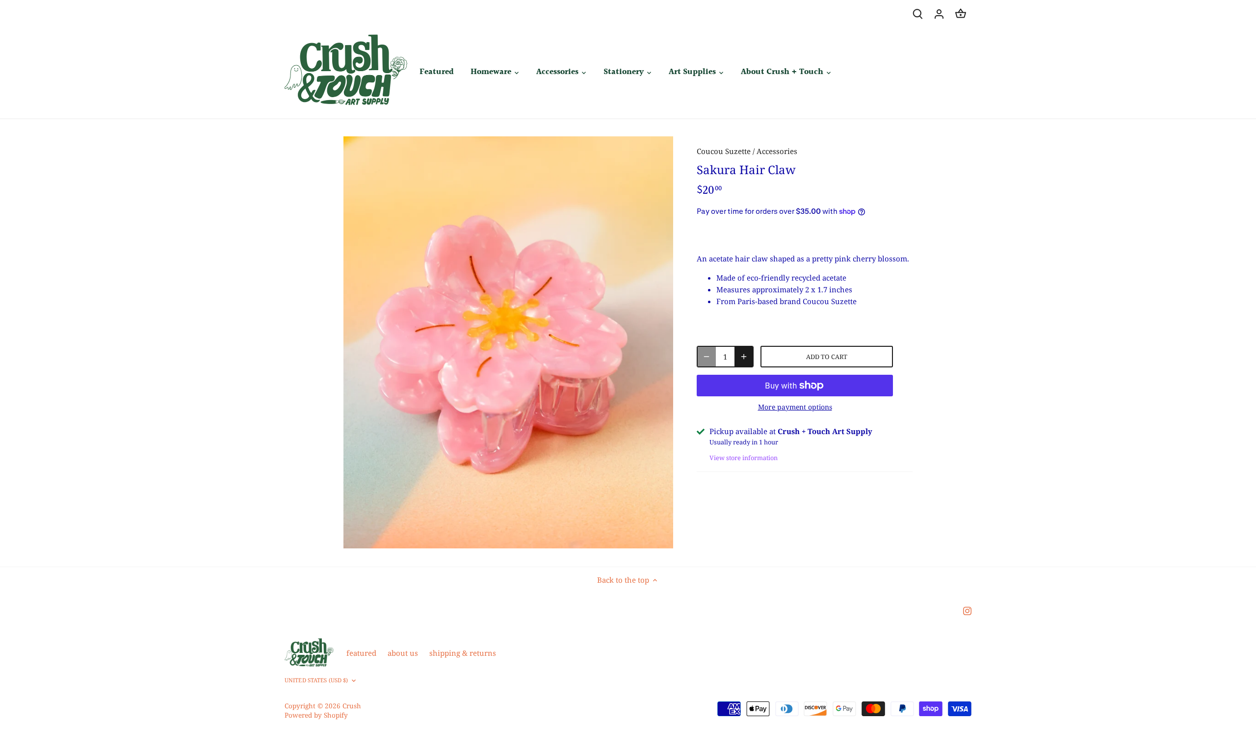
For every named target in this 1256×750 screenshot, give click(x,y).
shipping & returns (462, 653)
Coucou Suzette (724, 151)
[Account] (939, 13)
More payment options (795, 407)
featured (361, 653)
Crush (351, 705)
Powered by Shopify (316, 715)
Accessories (777, 151)
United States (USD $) (316, 680)
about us (403, 653)
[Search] (917, 13)
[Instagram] (967, 610)
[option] (508, 342)
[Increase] (743, 356)
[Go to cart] (961, 13)
